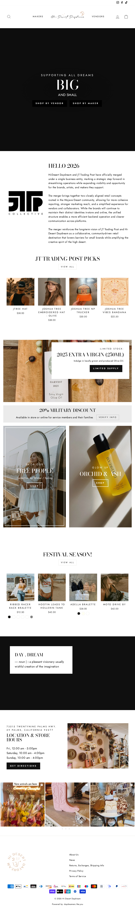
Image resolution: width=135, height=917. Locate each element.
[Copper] (13, 616)
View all (67, 266)
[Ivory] (83, 613)
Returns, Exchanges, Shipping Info (86, 865)
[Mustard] (22, 616)
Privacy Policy (76, 870)
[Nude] (87, 613)
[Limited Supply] (67, 371)
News (72, 860)
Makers (38, 16)
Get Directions (23, 765)
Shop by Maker (86, 103)
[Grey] (31, 616)
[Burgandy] (18, 616)
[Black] (9, 616)
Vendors (98, 16)
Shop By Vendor (50, 103)
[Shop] (34, 476)
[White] (27, 616)
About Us (73, 854)
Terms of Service (77, 876)
